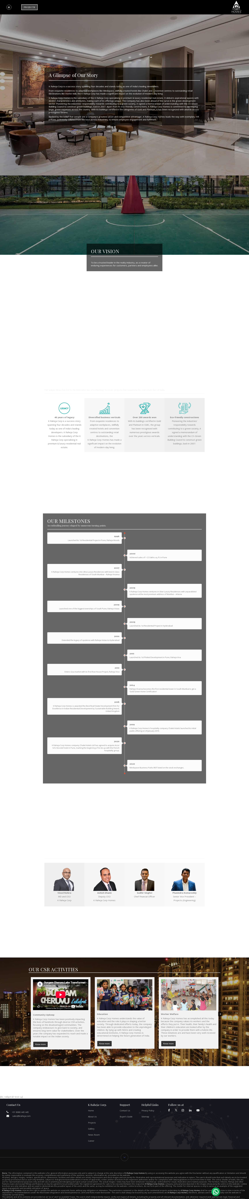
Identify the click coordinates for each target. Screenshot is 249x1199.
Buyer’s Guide (126, 1116)
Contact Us (125, 1110)
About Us (92, 1116)
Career (91, 1140)
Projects (92, 1122)
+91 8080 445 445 (20, 1112)
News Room (94, 1134)
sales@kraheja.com (21, 1116)
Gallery (91, 1128)
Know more (40, 1044)
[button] (29, 1014)
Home (91, 1110)
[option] (60, 1013)
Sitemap (145, 1116)
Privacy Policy (148, 1110)
